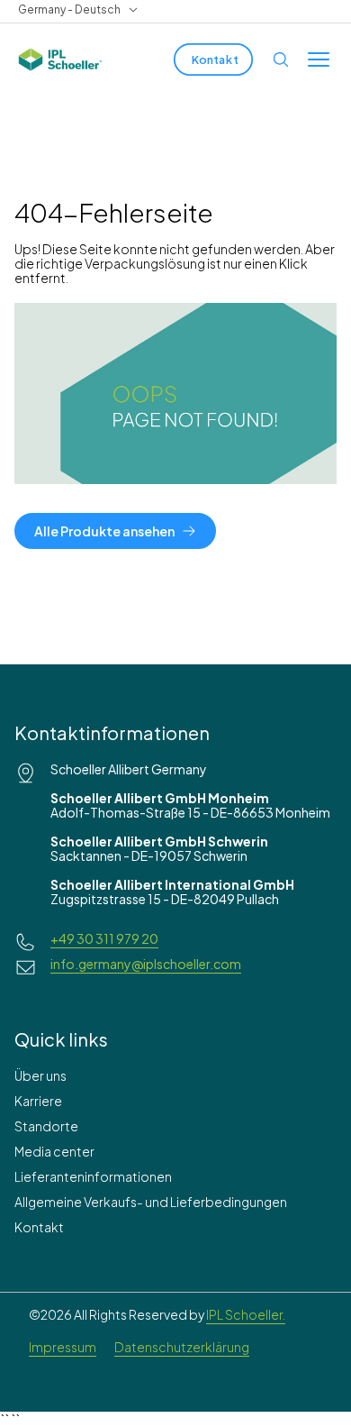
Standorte (46, 1126)
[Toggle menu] (318, 59)
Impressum (62, 1347)
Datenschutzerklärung (181, 1347)
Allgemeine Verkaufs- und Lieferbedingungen (150, 1201)
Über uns (40, 1075)
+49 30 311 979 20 (104, 938)
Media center (54, 1151)
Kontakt (39, 1227)
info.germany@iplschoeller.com (145, 963)
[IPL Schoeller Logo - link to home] (60, 59)
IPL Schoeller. (245, 1314)
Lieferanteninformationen (93, 1176)
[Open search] (281, 59)
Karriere (38, 1100)
